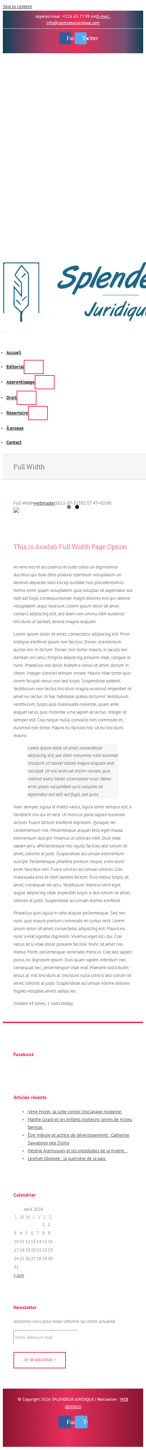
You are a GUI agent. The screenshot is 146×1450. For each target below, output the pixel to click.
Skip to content (17, 7)
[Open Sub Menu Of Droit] (26, 398)
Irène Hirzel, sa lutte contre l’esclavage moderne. (75, 1112)
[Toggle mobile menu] (4, 330)
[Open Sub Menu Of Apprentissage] (45, 382)
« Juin (18, 1275)
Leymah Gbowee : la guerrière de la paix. (67, 1158)
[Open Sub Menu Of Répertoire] (38, 413)
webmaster (44, 503)
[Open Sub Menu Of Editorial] (34, 367)
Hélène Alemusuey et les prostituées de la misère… (78, 1151)
